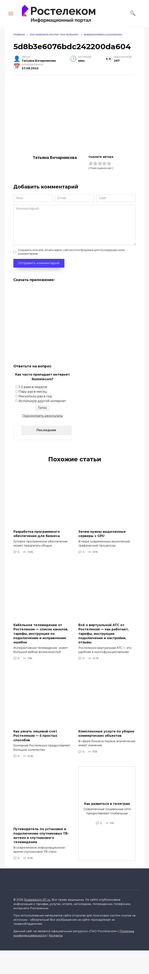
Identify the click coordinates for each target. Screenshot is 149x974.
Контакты (56, 935)
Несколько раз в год (35, 396)
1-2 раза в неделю (33, 387)
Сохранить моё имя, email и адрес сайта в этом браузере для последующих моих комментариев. (71, 252)
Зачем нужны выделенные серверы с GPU (102, 534)
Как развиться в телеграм (107, 803)
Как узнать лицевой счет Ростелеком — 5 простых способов (35, 735)
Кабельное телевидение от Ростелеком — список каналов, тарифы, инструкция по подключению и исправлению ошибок (40, 633)
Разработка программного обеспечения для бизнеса (36, 534)
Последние (46, 430)
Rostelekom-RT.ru (37, 899)
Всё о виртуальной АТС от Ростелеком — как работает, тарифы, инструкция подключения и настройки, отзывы (103, 633)
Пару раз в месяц (33, 391)
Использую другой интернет (42, 401)
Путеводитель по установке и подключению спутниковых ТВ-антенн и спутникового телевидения (41, 835)
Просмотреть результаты (42, 416)
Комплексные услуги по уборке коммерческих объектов (106, 733)
